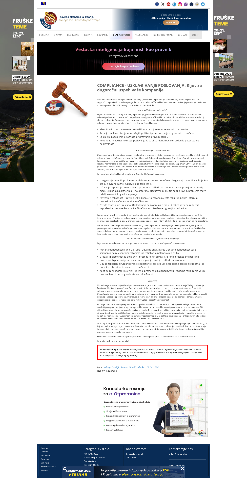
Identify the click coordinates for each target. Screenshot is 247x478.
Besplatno (73, 34)
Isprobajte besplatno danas (123, 66)
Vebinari (45, 462)
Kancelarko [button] (142, 34)
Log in (195, 34)
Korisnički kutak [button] (163, 34)
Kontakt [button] (182, 34)
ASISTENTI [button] (124, 34)
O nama (58, 34)
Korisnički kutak (48, 466)
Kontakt (44, 470)
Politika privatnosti (177, 465)
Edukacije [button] (102, 34)
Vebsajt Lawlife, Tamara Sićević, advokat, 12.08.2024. (131, 367)
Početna (44, 34)
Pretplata (45, 459)
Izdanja (88, 34)
